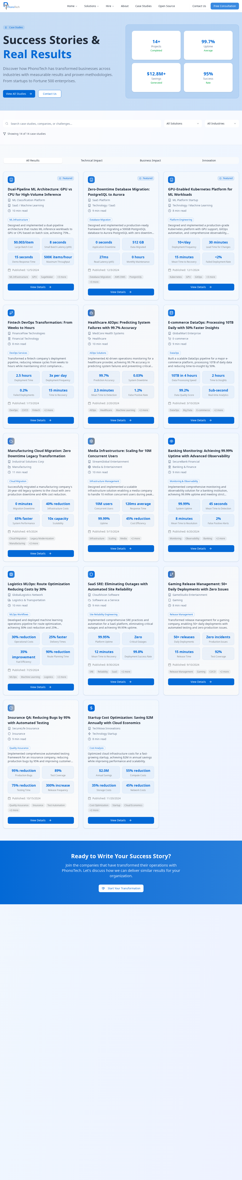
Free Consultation (225, 6)
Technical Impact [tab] (91, 160)
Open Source (166, 6)
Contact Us (199, 6)
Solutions (90, 6)
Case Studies (143, 6)
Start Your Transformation (124, 888)
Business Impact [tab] (150, 160)
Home (70, 6)
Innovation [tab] (209, 160)
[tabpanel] (121, 499)
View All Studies (16, 94)
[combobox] (183, 123)
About (125, 6)
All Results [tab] (33, 160)
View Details (38, 287)
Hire (108, 6)
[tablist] (121, 160)
